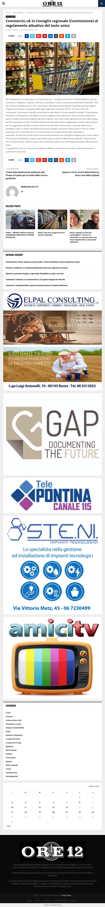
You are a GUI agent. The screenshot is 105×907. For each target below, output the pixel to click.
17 (12, 812)
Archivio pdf (47, 901)
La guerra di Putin (13, 739)
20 (53, 812)
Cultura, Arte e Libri (14, 720)
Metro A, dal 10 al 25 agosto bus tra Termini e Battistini (51, 233)
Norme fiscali (11, 750)
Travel (8, 769)
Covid (8, 713)
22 (80, 812)
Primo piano (11, 758)
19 (40, 812)
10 (12, 807)
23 (93, 812)
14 (67, 807)
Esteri (8, 731)
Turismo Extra (11, 773)
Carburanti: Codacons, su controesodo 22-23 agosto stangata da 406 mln (35, 279)
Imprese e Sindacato (14, 735)
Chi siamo (37, 901)
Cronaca (9, 716)
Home (29, 901)
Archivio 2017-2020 (61, 901)
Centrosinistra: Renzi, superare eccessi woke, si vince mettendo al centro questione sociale (43, 262)
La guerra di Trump (13, 743)
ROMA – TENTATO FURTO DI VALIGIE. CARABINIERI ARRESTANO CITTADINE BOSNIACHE (20, 235)
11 (25, 807)
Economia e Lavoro (13, 724)
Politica (9, 754)
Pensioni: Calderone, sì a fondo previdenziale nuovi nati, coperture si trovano (37, 268)
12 (40, 807)
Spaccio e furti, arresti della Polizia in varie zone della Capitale (80, 173)
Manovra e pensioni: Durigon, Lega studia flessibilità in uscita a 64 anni (35, 274)
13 (53, 807)
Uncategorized (12, 776)
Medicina (9, 746)
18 (25, 812)
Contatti (73, 901)
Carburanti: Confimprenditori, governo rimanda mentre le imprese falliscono (37, 285)
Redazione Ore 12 (14, 30)
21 (67, 812)
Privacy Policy (66, 895)
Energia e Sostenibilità (15, 728)
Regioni (9, 761)
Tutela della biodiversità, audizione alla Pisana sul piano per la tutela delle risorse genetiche (26, 175)
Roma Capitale (10, 16)
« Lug (8, 826)
